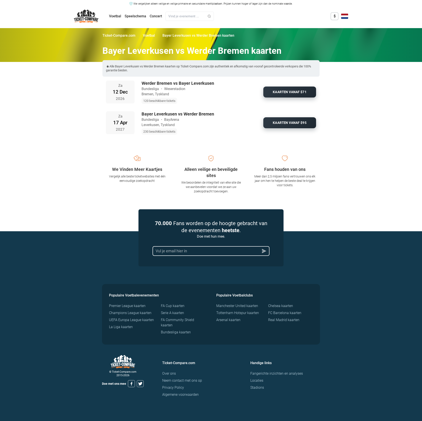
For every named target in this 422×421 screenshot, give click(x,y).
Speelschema (135, 16)
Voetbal (115, 16)
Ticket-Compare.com (118, 35)
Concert (156, 16)
